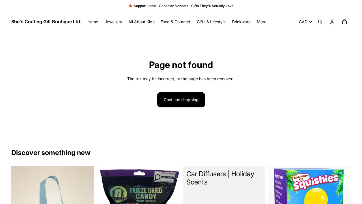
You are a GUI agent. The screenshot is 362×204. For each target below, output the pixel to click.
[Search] (320, 22)
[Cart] (344, 22)
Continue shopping (181, 99)
